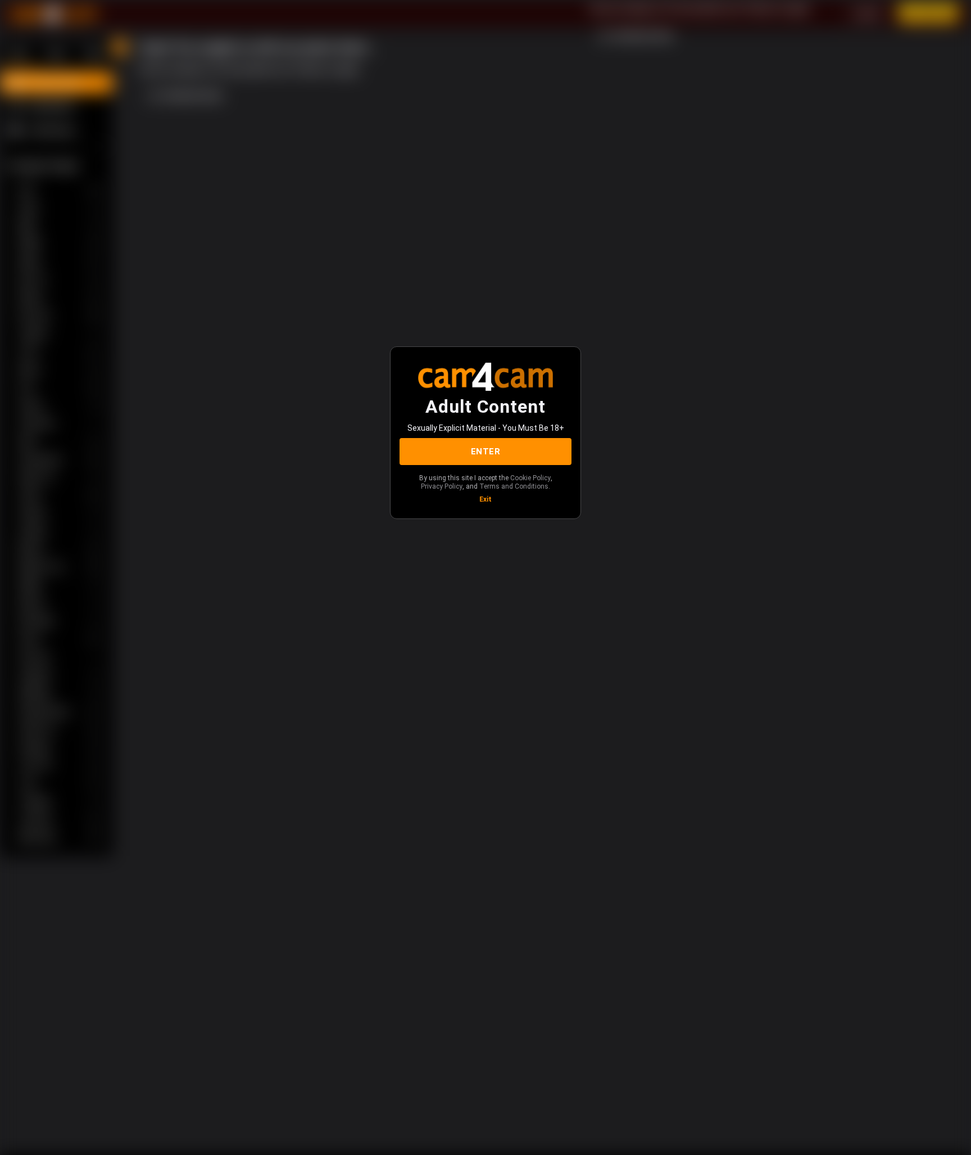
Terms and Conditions (513, 486)
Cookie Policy (530, 478)
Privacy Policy (441, 486)
